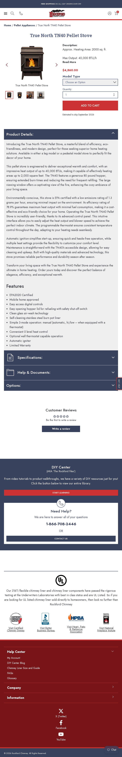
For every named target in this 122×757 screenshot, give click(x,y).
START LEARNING (61, 492)
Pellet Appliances (24, 25)
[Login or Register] (109, 14)
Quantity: (67, 89)
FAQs (10, 673)
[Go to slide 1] (9, 95)
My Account (13, 658)
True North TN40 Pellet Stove (54, 25)
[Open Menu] (5, 13)
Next (56, 64)
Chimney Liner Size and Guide (23, 668)
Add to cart (90, 105)
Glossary (12, 678)
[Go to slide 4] (41, 95)
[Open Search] (12, 14)
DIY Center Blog (16, 663)
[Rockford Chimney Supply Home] (61, 14)
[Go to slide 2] (20, 95)
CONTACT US (61, 538)
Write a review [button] (61, 429)
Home (7, 25)
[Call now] (21, 14)
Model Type (71, 76)
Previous (7, 64)
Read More (69, 62)
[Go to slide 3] (30, 95)
